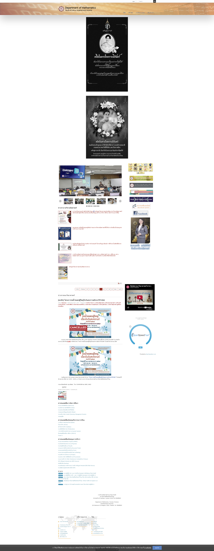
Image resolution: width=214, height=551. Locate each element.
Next (120, 201)
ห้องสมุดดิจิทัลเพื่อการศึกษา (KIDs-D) (67, 433)
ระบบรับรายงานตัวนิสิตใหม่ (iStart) (66, 407)
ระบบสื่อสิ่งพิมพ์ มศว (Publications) (66, 429)
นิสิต (124, 12)
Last (120, 289)
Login (133, 1)
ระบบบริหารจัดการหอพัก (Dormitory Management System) (72, 414)
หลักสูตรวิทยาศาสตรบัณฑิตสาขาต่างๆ (90, 272)
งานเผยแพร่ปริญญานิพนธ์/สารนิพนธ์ (66, 412)
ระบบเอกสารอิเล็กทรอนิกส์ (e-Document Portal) (69, 448)
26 (103, 289)
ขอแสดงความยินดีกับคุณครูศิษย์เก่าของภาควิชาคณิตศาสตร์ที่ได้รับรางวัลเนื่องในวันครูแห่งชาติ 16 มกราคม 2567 (90, 233)
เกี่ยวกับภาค (150, 12)
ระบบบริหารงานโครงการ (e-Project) (66, 454)
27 (106, 289)
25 (100, 289)
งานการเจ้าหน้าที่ (64, 521)
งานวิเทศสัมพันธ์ (64, 533)
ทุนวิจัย (95, 523)
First (78, 289)
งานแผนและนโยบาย (65, 525)
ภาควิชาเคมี (118, 302)
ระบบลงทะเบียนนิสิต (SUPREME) (66, 410)
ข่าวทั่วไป (88, 302)
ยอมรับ (157, 547)
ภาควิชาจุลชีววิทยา (103, 304)
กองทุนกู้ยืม (61, 416)
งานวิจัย (95, 521)
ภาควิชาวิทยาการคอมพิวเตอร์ (91, 304)
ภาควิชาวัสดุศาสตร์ (112, 304)
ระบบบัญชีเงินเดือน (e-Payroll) (65, 446)
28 (109, 289)
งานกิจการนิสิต (63, 531)
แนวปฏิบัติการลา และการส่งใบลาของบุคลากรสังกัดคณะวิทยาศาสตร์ (80, 473)
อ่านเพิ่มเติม (147, 547)
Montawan (64, 302)
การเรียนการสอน (140, 12)
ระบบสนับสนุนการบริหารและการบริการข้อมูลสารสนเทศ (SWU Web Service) (76, 465)
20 (87, 289)
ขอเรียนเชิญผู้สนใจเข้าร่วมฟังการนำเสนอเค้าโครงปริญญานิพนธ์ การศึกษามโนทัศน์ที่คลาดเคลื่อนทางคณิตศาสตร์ (90, 247)
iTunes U (60, 435)
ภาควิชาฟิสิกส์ (69, 304)
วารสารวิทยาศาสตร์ (98, 531)
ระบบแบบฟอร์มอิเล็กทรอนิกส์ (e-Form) (67, 450)
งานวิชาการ (62, 530)
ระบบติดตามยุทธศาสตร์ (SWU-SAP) (66, 467)
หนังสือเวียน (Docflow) (63, 463)
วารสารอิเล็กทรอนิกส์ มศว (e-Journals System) (69, 431)
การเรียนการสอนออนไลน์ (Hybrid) (66, 422)
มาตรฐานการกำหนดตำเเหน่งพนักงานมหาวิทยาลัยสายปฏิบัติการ (79, 484)
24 (98, 289)
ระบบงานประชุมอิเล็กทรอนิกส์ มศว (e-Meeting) (69, 452)
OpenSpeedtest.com (151, 354)
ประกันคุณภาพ (80, 521)
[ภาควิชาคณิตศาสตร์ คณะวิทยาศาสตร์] (79, 9)
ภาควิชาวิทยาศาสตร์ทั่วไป (78, 304)
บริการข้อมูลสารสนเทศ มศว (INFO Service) (68, 461)
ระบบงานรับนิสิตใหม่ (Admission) (66, 405)
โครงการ (92, 302)
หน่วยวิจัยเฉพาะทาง (98, 533)
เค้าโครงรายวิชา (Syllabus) (64, 426)
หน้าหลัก (130, 12)
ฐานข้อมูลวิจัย (96, 526)
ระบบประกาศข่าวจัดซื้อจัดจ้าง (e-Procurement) (69, 456)
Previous (60, 201)
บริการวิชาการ (63, 536)
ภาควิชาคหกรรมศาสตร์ (109, 302)
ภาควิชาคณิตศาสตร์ (99, 302)
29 (112, 289)
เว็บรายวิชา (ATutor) (63, 424)
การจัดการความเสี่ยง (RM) (82, 523)
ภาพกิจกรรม (63, 535)
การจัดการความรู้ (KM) (81, 525)
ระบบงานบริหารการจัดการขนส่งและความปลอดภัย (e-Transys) (73, 459)
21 (89, 289)
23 (95, 289)
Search (154, 1)
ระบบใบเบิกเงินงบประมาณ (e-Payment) (67, 443)
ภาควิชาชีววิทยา (62, 304)
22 (92, 289)
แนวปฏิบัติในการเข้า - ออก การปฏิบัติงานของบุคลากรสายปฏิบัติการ (80, 475)
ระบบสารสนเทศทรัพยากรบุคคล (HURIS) (67, 441)
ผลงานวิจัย (95, 525)
